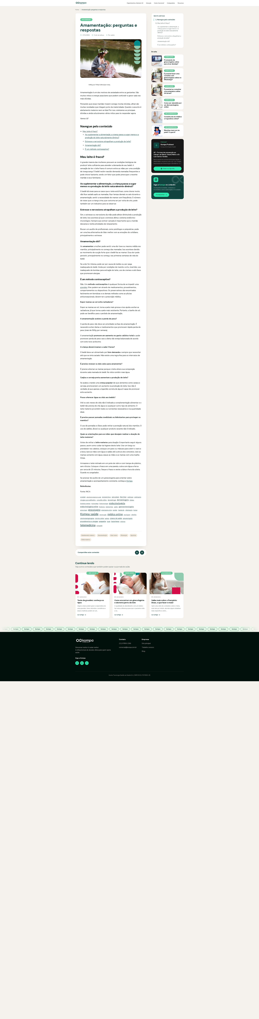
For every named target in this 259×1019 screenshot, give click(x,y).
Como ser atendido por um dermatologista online (173, 105)
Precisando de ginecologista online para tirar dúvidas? (171, 62)
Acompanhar (160, 195)
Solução (148, 3)
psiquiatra (102, 521)
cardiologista (137, 497)
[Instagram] (77, 663)
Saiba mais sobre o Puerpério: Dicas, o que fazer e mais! (164, 601)
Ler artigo (80, 615)
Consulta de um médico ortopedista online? (173, 118)
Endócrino (102, 507)
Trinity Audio (99, 84)
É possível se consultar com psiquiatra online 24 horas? (172, 91)
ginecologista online (106, 510)
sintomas (122, 521)
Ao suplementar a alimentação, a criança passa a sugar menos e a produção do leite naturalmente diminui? (168, 30)
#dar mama (113, 535)
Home (77, 10)
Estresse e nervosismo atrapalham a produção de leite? (108, 141)
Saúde (108, 521)
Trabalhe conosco (148, 647)
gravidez (83, 287)
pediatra (107, 518)
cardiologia (130, 497)
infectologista (128, 510)
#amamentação (102, 535)
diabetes (132, 500)
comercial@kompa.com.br (128, 647)
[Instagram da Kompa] (142, 553)
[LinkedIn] (82, 663)
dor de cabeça (94, 503)
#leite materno (85, 540)
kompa (135, 510)
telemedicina (88, 525)
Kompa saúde (89, 514)
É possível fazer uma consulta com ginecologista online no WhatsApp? (172, 77)
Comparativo (171, 3)
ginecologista (94, 510)
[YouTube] (87, 663)
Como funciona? (159, 3)
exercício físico (109, 507)
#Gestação (124, 535)
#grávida (133, 535)
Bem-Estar (123, 497)
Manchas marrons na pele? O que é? (171, 131)
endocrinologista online (89, 506)
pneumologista (127, 518)
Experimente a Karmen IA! (135, 3)
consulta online (102, 500)
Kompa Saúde (169, 56)
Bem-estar (92, 573)
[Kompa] (81, 3)
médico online (115, 514)
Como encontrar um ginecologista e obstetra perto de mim (129, 601)
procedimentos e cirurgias (89, 521)
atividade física (106, 497)
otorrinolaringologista (87, 518)
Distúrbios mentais (85, 503)
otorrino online (99, 518)
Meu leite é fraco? (90, 131)
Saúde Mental (115, 521)
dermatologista (123, 500)
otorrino (133, 515)
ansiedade (82, 497)
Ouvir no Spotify (168, 169)
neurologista (127, 515)
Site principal (146, 643)
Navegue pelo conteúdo (165, 20)
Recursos (181, 3)
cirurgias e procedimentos (88, 500)
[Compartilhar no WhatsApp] (137, 553)
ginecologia (83, 510)
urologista (99, 525)
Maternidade (86, 19)
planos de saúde (116, 518)
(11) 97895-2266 (125, 643)
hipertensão (121, 510)
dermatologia (112, 500)
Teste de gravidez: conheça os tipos (90, 601)
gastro (116, 507)
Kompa (129, 481)
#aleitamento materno (87, 535)
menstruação (102, 515)
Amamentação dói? (93, 145)
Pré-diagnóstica (170, 113)
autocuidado (115, 497)
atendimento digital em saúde (94, 497)
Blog (143, 651)
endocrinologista (117, 503)
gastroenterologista (126, 506)
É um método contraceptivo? (97, 149)
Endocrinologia (103, 503)
